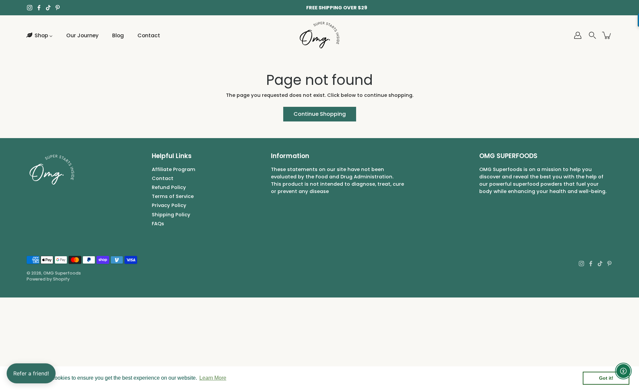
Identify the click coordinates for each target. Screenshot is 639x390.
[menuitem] (39, 35)
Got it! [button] (606, 378)
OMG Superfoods (62, 273)
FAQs (158, 223)
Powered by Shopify (48, 279)
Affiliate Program (173, 169)
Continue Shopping (320, 114)
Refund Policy (169, 187)
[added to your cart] (607, 35)
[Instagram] (30, 7)
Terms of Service (173, 196)
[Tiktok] (48, 7)
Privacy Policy (169, 205)
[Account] (577, 35)
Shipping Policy (171, 214)
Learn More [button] (212, 378)
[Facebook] (39, 7)
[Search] (592, 35)
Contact (162, 178)
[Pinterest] (58, 7)
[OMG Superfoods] (319, 35)
